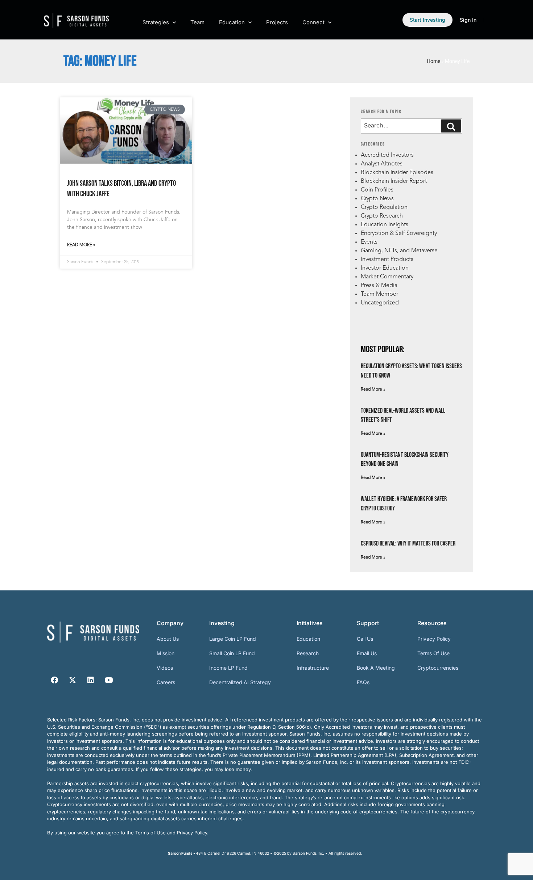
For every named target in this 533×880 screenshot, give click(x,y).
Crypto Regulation (384, 207)
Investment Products (387, 259)
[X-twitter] (72, 680)
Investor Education (385, 268)
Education (232, 22)
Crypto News (377, 199)
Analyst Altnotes (381, 164)
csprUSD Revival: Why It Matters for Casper (408, 543)
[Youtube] (109, 680)
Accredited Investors (387, 155)
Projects (277, 22)
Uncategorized (380, 303)
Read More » (81, 245)
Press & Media (379, 286)
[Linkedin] (90, 680)
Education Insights (384, 225)
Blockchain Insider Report (394, 181)
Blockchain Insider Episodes (397, 173)
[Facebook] (54, 680)
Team (197, 22)
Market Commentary (387, 277)
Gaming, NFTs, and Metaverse (399, 251)
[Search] (451, 125)
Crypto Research (382, 216)
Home (433, 61)
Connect (313, 22)
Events (369, 242)
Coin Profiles (377, 190)
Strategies (155, 22)
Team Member (379, 294)
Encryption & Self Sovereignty (399, 233)
